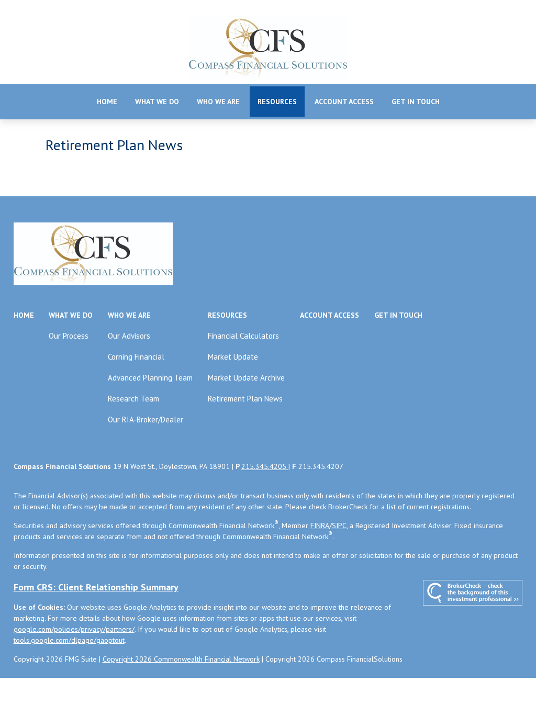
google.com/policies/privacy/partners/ (74, 629)
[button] (107, 101)
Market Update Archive (246, 378)
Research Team (133, 399)
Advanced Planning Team (150, 378)
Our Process (68, 336)
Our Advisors (129, 336)
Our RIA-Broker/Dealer (145, 419)
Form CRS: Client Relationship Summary (96, 587)
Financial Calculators (243, 336)
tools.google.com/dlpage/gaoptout (69, 640)
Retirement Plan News (245, 399)
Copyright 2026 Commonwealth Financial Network (181, 659)
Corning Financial (136, 357)
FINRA (319, 525)
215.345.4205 (264, 466)
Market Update (233, 357)
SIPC (339, 525)
